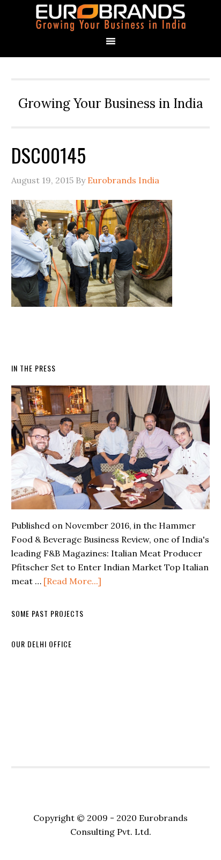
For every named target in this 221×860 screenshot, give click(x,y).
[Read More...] (72, 581)
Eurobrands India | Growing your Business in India (110, 17)
